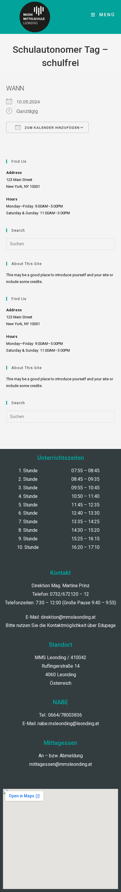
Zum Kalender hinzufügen (51, 127)
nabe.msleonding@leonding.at (68, 723)
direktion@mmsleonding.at (68, 617)
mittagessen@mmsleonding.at (60, 764)
